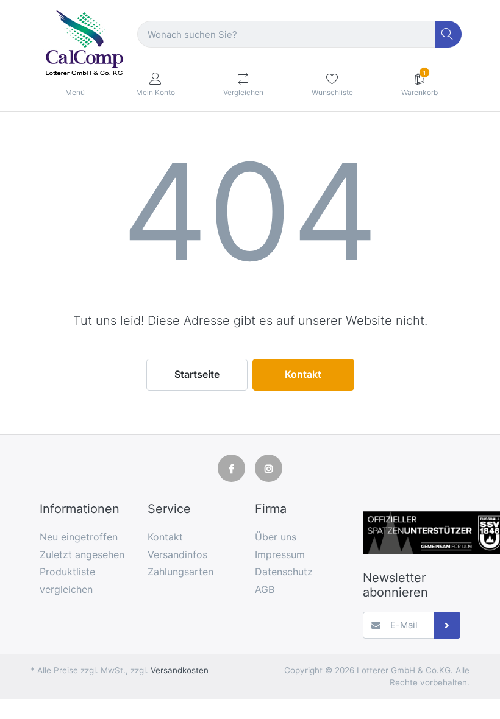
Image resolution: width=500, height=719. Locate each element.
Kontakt (303, 374)
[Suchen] (448, 34)
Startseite (197, 374)
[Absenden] (447, 625)
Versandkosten (180, 670)
